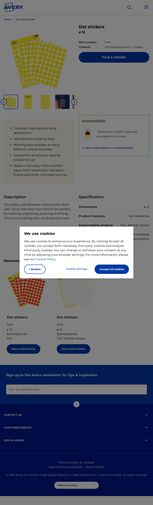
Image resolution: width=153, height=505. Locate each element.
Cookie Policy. (46, 259)
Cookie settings (76, 269)
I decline (35, 269)
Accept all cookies (111, 269)
